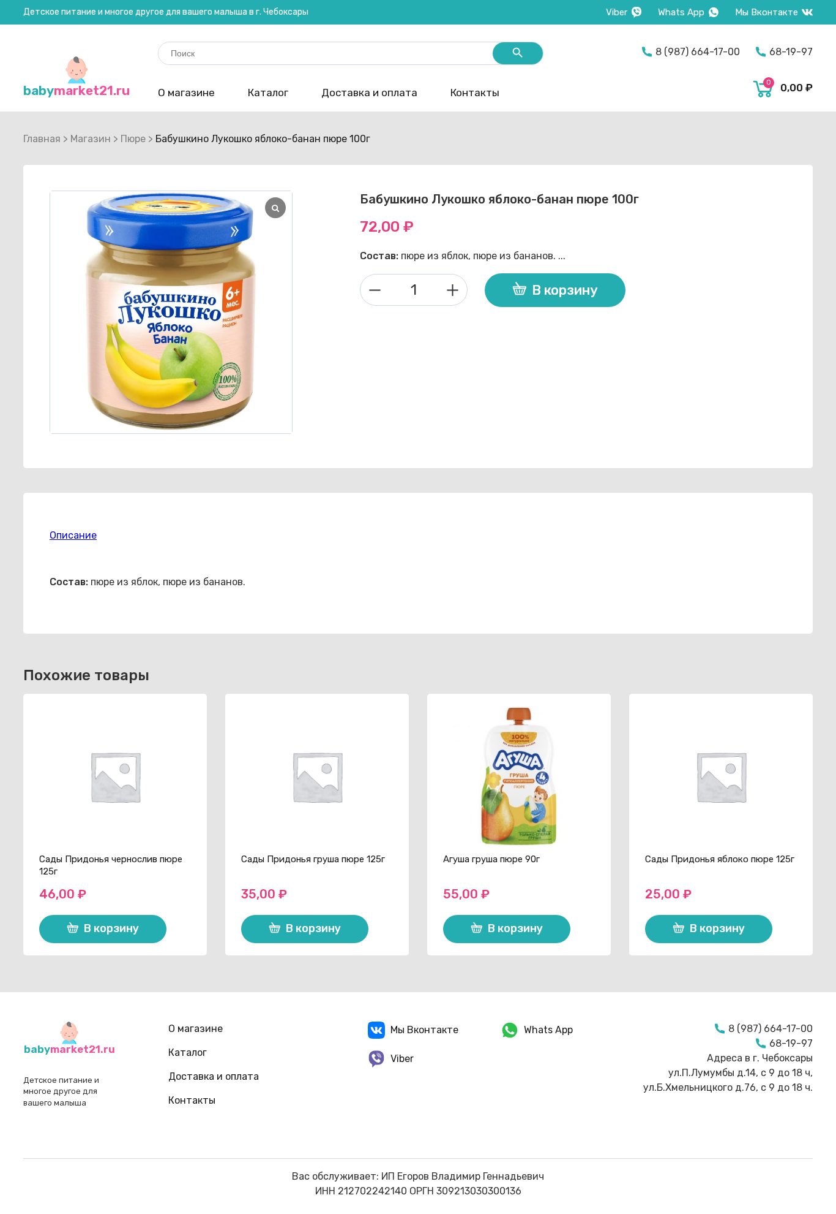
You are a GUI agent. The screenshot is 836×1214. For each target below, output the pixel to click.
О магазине (186, 92)
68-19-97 (791, 52)
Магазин (90, 139)
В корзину (565, 290)
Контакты (474, 92)
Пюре (133, 139)
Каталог (268, 92)
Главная (42, 139)
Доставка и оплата (369, 92)
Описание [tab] (73, 535)
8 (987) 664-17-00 (697, 52)
